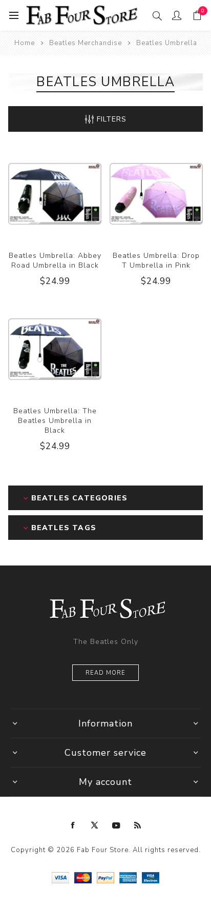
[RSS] (138, 825)
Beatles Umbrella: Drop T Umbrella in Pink (156, 260)
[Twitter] (95, 825)
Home (24, 43)
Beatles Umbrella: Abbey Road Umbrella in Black (55, 260)
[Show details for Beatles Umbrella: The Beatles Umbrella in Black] (54, 349)
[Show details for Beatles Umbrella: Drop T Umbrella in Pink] (156, 193)
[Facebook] (73, 825)
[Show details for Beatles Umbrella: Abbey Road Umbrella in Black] (54, 193)
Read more (105, 673)
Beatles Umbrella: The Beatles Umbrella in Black (55, 420)
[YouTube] (116, 825)
